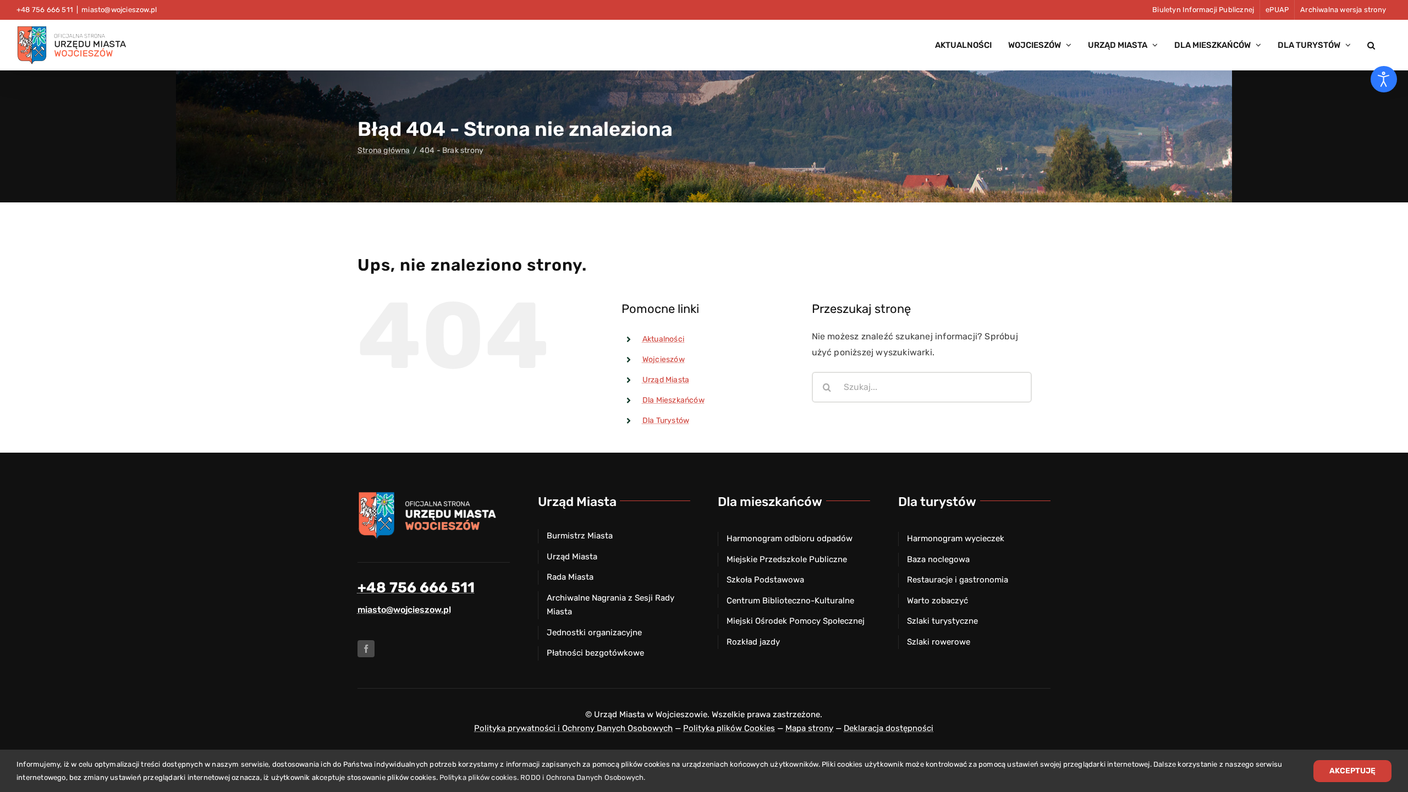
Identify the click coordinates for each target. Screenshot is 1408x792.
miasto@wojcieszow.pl (119, 10)
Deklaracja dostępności (888, 728)
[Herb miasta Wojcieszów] (429, 494)
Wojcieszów (663, 359)
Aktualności (663, 339)
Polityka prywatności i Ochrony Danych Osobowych (573, 728)
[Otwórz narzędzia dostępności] (1384, 79)
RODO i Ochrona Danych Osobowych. (582, 777)
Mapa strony (809, 728)
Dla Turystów (665, 420)
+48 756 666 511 (416, 587)
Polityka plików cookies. (479, 777)
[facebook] (366, 648)
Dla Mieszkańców (673, 400)
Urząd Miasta (665, 379)
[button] (1371, 45)
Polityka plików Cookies (729, 728)
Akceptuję (1352, 771)
